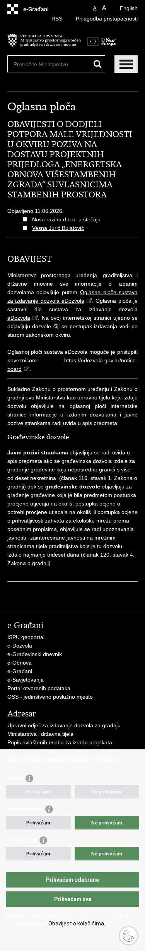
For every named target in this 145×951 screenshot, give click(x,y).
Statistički (23, 840)
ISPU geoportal (25, 637)
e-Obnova (19, 663)
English (129, 8)
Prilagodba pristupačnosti (107, 18)
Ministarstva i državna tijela (40, 734)
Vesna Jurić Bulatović (58, 228)
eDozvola (18, 318)
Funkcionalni (25, 809)
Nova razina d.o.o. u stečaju (66, 219)
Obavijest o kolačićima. (76, 923)
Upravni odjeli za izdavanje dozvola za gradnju (64, 725)
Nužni (16, 778)
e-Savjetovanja (25, 680)
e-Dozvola (19, 646)
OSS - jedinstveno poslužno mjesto (50, 697)
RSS (56, 18)
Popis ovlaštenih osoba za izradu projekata (59, 742)
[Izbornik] (126, 64)
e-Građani (19, 671)
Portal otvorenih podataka (38, 688)
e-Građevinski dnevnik (34, 654)
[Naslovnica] (44, 44)
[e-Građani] (40, 9)
